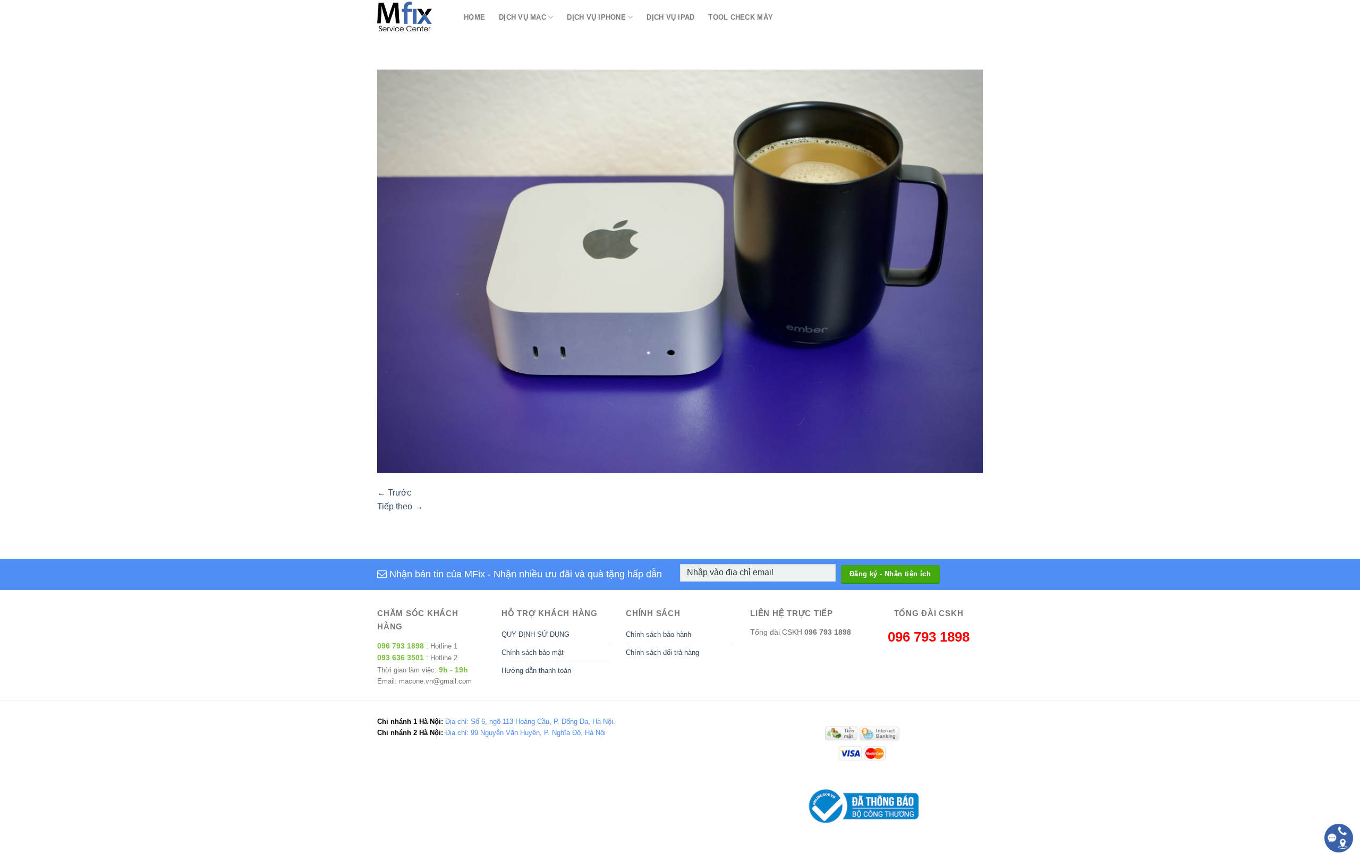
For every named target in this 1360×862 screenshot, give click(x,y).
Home (474, 17)
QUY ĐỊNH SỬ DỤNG (536, 634)
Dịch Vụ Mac (522, 17)
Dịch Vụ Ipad (670, 17)
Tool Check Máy (740, 17)
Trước (394, 492)
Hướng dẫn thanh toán (536, 671)
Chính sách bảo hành (658, 634)
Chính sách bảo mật (533, 652)
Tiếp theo (400, 506)
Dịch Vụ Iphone (596, 17)
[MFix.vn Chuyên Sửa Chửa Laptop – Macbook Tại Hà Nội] (412, 17)
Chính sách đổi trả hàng (662, 652)
